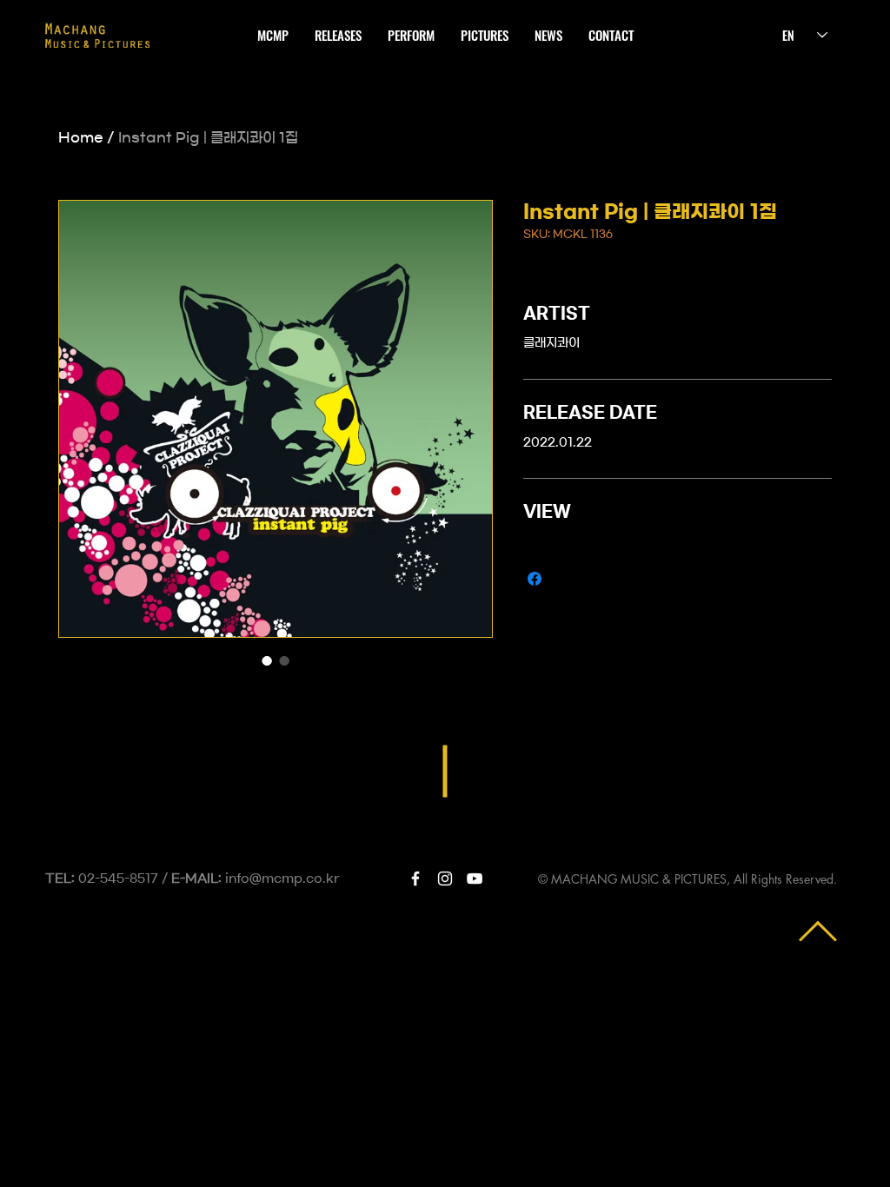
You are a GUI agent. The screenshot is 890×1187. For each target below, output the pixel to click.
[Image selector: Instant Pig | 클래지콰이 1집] (267, 660)
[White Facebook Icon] (415, 878)
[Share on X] (567, 578)
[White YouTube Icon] (474, 878)
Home (80, 137)
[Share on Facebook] (534, 578)
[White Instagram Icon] (445, 878)
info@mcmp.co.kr (282, 878)
